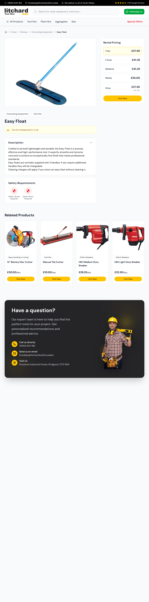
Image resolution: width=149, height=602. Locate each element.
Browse (24, 32)
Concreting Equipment (42, 32)
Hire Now (122, 98)
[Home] (6, 32)
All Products (16, 21)
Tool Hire (32, 21)
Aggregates (61, 21)
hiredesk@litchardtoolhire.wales (36, 355)
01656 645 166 (27, 345)
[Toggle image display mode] (92, 42)
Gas (74, 21)
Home (14, 32)
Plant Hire (46, 21)
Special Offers (135, 21)
